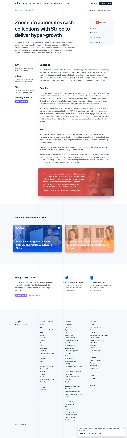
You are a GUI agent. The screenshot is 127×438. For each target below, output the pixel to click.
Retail (67, 382)
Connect (42, 343)
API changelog (69, 412)
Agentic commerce (71, 330)
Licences (93, 345)
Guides (92, 325)
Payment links (44, 369)
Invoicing (43, 358)
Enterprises (68, 325)
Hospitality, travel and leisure (74, 366)
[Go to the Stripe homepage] (17, 322)
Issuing (42, 361)
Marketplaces (69, 348)
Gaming (67, 364)
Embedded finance (71, 338)
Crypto (42, 345)
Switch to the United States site (90, 433)
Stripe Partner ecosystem (73, 394)
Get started (20, 295)
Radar (42, 377)
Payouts (42, 374)
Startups (68, 327)
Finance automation (71, 340)
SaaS (66, 356)
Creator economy (70, 361)
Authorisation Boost (46, 330)
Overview (92, 10)
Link (41, 364)
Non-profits (69, 374)
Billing (42, 332)
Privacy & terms (95, 338)
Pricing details (70, 291)
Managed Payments (46, 366)
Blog (91, 330)
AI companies (69, 358)
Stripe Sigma (44, 382)
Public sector (69, 379)
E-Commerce (69, 335)
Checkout (43, 338)
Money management (71, 351)
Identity (42, 356)
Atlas (41, 327)
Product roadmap (95, 360)
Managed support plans (97, 381)
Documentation (70, 404)
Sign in (93, 3)
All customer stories (105, 10)
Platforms (68, 353)
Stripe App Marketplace (72, 391)
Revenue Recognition (47, 379)
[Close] (123, 428)
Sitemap (92, 348)
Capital (42, 335)
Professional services (72, 377)
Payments (43, 371)
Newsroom (93, 365)
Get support (94, 378)
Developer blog (70, 420)
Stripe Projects (70, 417)
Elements (43, 351)
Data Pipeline (44, 348)
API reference (95, 291)
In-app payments (70, 345)
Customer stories (95, 327)
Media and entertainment (73, 371)
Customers (19, 10)
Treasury (43, 390)
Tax (41, 384)
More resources (95, 353)
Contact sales (104, 3)
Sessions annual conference (99, 335)
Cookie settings (95, 350)
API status (68, 409)
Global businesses (71, 343)
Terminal (42, 387)
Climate (42, 340)
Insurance (68, 369)
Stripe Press (94, 368)
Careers (92, 363)
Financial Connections (47, 353)
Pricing (67, 3)
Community (94, 332)
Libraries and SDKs (71, 415)
